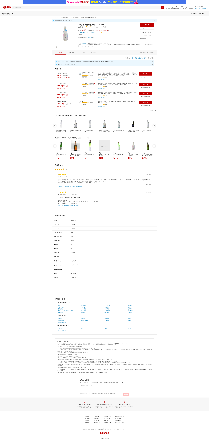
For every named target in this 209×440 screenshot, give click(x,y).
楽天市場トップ (57, 17)
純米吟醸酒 (76, 17)
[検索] (162, 7)
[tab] (60, 53)
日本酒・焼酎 (65, 17)
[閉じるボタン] (155, 20)
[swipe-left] (54, 125)
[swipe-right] (154, 125)
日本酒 (71, 17)
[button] (173, 7)
